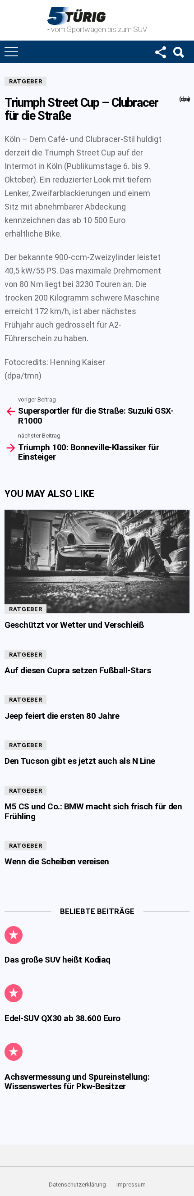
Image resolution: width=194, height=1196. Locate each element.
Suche (178, 52)
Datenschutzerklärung (77, 1184)
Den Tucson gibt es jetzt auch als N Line (80, 761)
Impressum (131, 1184)
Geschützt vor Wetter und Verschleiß (74, 625)
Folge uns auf (160, 52)
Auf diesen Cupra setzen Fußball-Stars (78, 670)
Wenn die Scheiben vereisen (57, 861)
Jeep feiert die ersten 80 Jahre (62, 716)
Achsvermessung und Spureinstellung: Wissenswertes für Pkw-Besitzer (77, 1081)
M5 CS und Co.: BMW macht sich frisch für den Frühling (93, 811)
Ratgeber (25, 81)
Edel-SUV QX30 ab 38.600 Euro (62, 1018)
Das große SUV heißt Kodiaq (58, 959)
